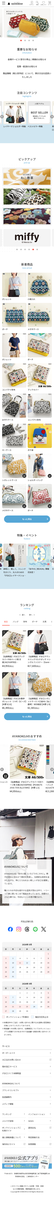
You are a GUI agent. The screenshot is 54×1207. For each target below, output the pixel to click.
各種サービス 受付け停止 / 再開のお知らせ (27, 59)
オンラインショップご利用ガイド (11, 1129)
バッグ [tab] (15, 621)
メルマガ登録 (7, 1121)
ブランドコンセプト (10, 1090)
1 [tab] (21, 40)
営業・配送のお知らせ (27, 66)
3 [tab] (29, 40)
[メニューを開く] (3, 3)
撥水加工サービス (9, 1066)
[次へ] (32, 614)
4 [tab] (33, 40)
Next (52, 116)
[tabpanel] (27, 670)
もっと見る (27, 519)
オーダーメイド (8, 1053)
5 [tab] (33, 249)
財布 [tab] (25, 621)
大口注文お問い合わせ (11, 1059)
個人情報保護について (11, 1137)
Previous (2, 116)
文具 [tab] (44, 621)
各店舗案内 (7, 1097)
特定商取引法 (33, 1137)
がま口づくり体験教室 (11, 1073)
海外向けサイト (8, 1144)
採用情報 (32, 1144)
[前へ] (22, 614)
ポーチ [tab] (35, 621)
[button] (37, 3)
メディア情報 (7, 1104)
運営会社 (32, 1127)
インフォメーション (36, 1114)
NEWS (31, 1121)
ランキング (7, 1114)
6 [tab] (37, 249)
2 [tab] (25, 40)
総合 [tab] (6, 621)
